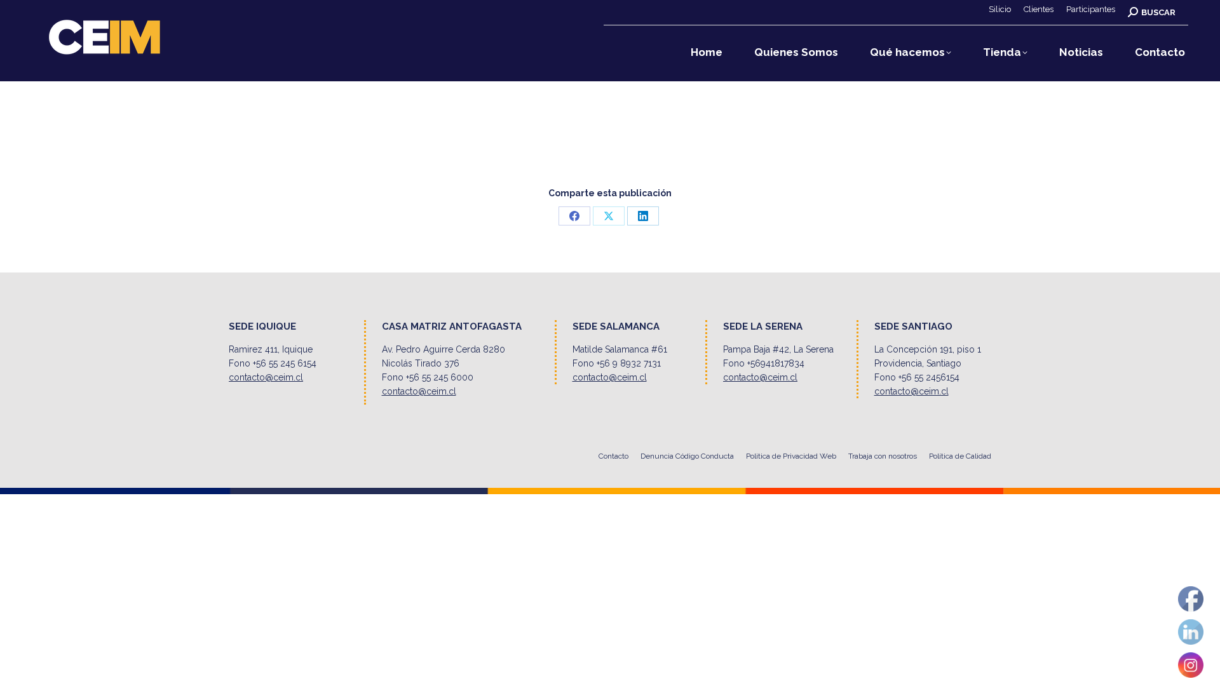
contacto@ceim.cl (266, 377)
